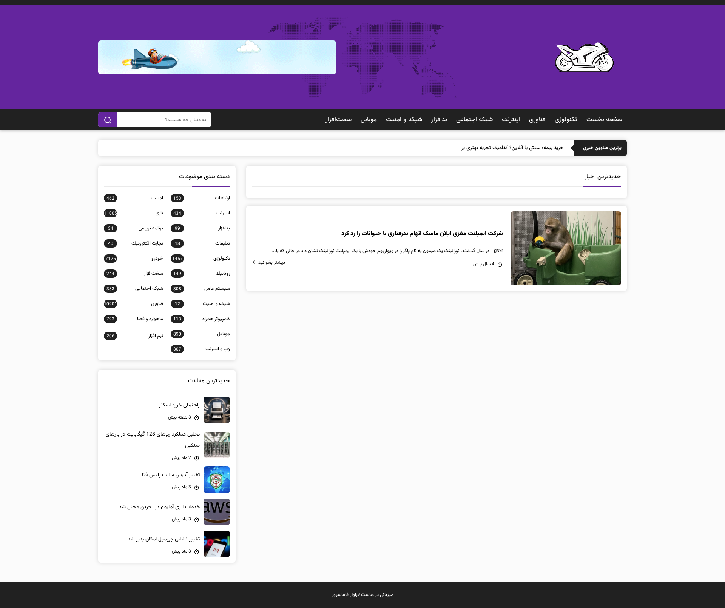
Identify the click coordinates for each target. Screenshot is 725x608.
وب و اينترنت (201, 349)
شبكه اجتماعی (474, 120)
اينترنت (511, 120)
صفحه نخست (604, 120)
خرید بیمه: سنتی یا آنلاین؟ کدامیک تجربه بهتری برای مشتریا (502, 148)
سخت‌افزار (338, 120)
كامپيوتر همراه (201, 319)
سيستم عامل (201, 288)
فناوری (537, 120)
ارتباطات (201, 198)
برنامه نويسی (135, 228)
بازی (133, 213)
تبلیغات (202, 243)
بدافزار (439, 120)
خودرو (134, 258)
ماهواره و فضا (134, 319)
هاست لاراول (362, 595)
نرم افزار (134, 336)
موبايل (369, 120)
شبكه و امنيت (404, 120)
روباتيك (201, 273)
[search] (107, 119)
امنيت (134, 198)
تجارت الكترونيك (135, 243)
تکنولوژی (566, 120)
